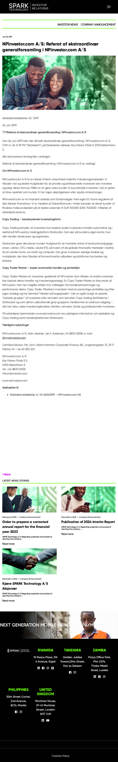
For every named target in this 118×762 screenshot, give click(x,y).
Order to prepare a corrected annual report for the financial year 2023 (26, 527)
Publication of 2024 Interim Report (88, 522)
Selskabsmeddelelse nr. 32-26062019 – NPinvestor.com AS (45, 394)
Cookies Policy (60, 755)
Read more (8, 544)
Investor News (67, 24)
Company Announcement (98, 24)
